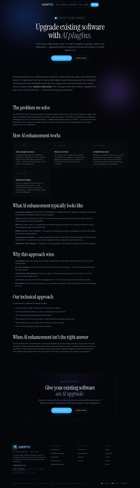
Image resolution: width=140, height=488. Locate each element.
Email (125, 483)
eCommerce (73, 5)
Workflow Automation (57, 453)
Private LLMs (55, 457)
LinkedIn (106, 483)
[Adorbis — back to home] (47, 4)
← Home (94, 5)
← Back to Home (81, 58)
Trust (80, 5)
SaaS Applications (83, 453)
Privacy (107, 464)
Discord (116, 483)
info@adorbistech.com (19, 465)
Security (107, 461)
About (58, 5)
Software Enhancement (57, 464)
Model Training (55, 450)
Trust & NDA (108, 453)
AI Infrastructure (55, 461)
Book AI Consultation (61, 58)
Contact (86, 5)
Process (80, 461)
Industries (64, 5)
